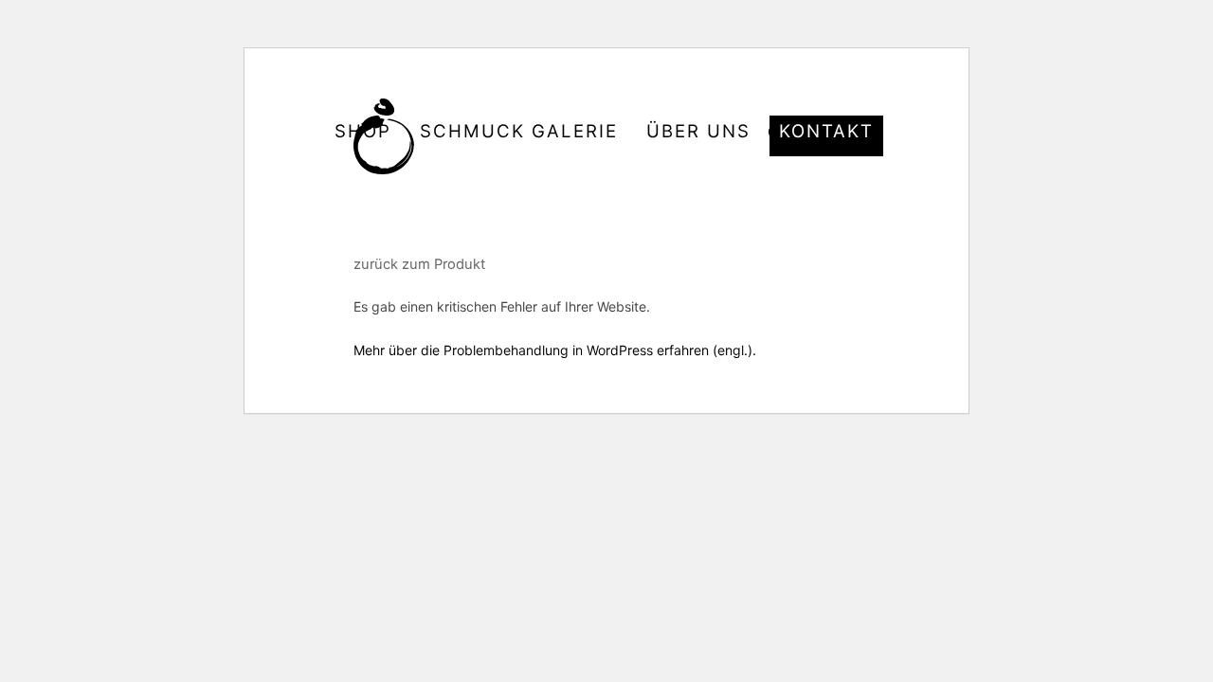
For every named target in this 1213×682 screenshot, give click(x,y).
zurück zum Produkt (419, 264)
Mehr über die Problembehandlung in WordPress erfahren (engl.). (554, 350)
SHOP (363, 131)
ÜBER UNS (698, 131)
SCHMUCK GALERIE (519, 131)
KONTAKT (826, 131)
